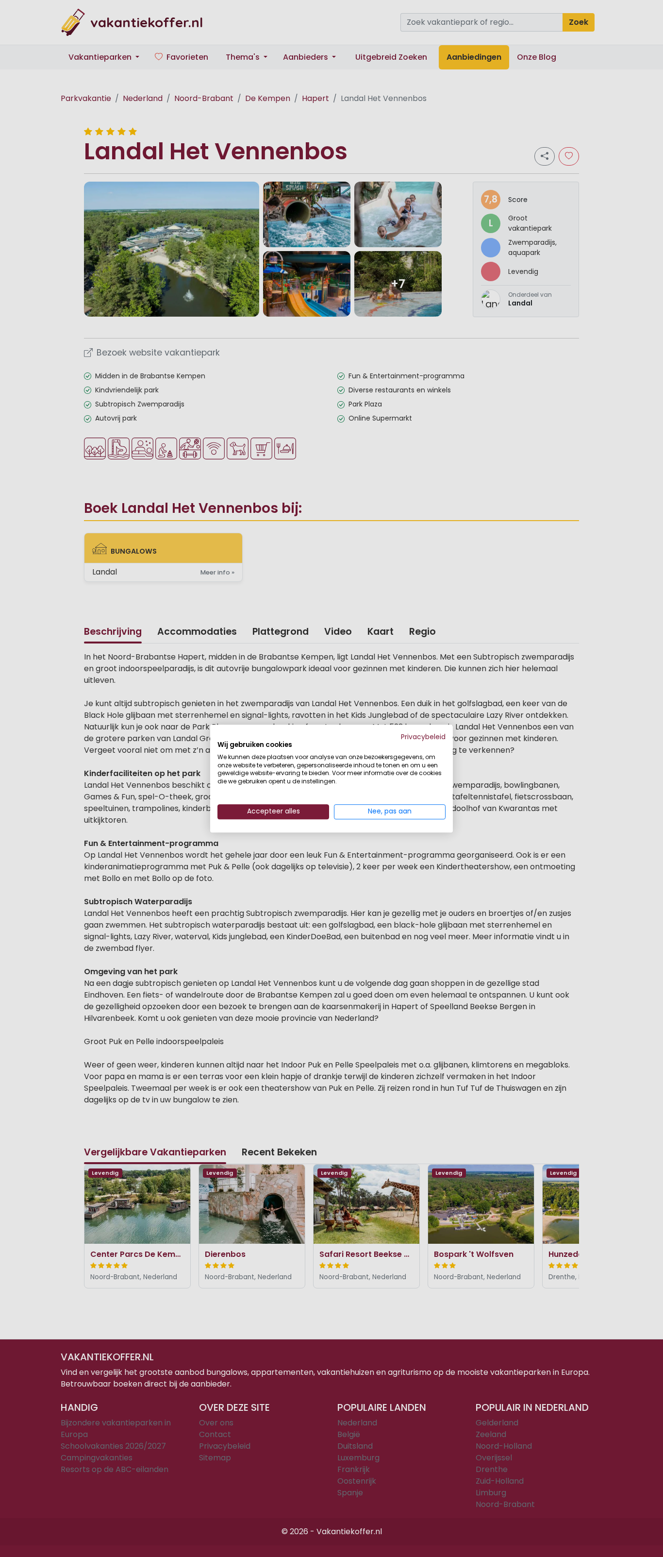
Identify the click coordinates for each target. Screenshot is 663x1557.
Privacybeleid (423, 737)
